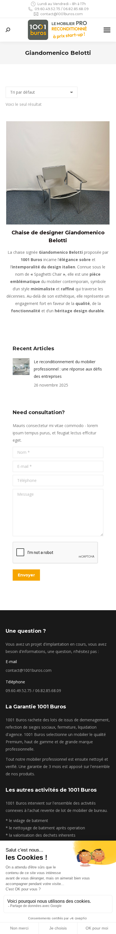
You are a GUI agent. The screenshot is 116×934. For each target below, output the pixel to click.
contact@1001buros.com (61, 14)
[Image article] (21, 366)
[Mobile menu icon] (107, 30)
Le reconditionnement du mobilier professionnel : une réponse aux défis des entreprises (68, 369)
